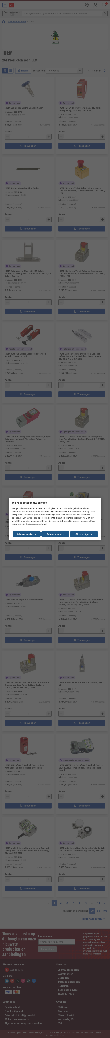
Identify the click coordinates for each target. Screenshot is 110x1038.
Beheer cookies (55, 534)
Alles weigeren (84, 534)
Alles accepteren (27, 534)
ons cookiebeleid (39, 524)
